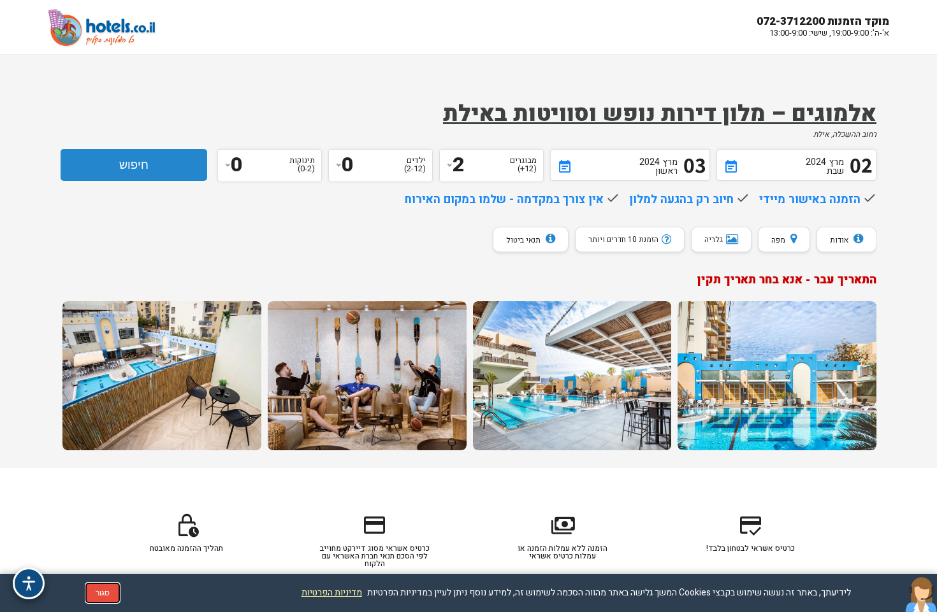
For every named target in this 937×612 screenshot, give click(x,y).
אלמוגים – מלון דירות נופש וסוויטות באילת (659, 114)
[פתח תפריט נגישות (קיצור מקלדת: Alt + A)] (29, 583)
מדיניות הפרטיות (331, 592)
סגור (103, 592)
